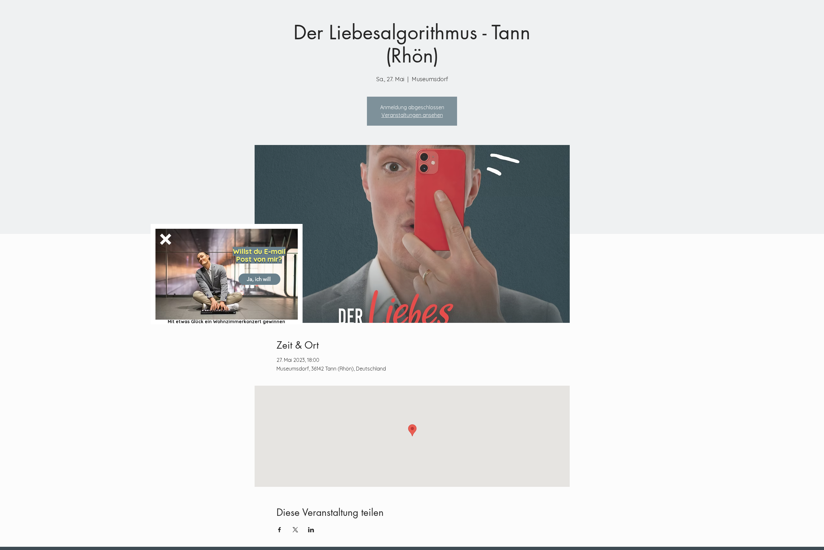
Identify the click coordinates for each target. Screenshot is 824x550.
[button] (165, 239)
